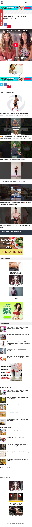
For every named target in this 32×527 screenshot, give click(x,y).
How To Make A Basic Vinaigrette (15, 412)
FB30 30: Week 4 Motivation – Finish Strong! (12, 159)
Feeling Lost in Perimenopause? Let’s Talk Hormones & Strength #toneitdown (17, 445)
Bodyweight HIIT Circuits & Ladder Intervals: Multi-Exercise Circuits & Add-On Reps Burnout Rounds (18, 343)
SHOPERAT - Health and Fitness (17, 523)
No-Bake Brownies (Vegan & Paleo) (15, 437)
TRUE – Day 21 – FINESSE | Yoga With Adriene (18, 334)
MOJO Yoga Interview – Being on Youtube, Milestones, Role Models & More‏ (17, 391)
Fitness (7, 12)
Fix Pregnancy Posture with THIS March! (13, 181)
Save (9, 25)
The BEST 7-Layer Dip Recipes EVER (16, 430)
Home (3, 12)
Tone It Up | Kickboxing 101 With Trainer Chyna (18, 452)
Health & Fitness (4, 21)
